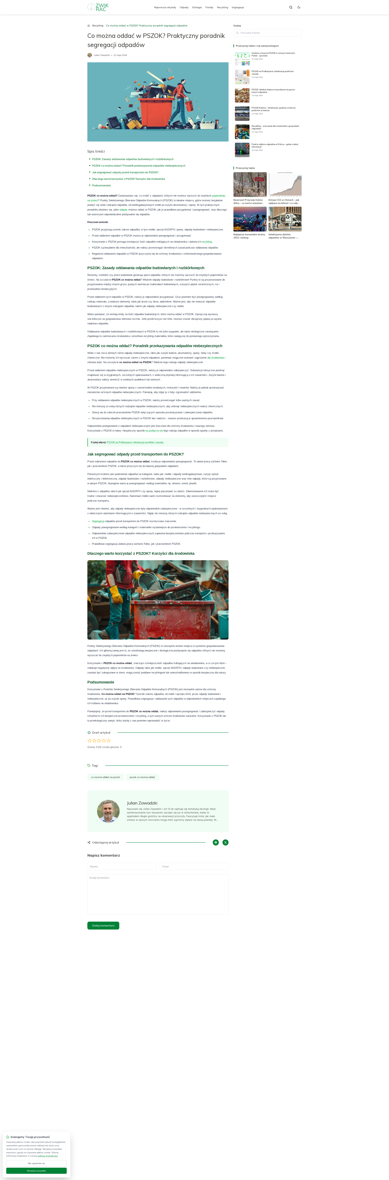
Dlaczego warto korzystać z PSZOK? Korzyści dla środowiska (128, 178)
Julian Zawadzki (102, 55)
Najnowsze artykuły (165, 7)
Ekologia (197, 7)
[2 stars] (94, 740)
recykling (207, 241)
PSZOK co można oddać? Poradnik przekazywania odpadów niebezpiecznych (138, 165)
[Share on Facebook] (216, 842)
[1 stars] (89, 740)
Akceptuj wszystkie (36, 1170)
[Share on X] (225, 842)
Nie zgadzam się (36, 1163)
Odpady (184, 7)
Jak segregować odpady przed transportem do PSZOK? (125, 172)
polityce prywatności (47, 1155)
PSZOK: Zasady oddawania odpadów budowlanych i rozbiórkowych (133, 159)
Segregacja (238, 7)
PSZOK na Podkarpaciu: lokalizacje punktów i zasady (135, 442)
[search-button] (291, 7)
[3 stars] (99, 740)
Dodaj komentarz (103, 925)
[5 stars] (108, 740)
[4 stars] (104, 740)
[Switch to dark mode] (299, 7)
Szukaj (237, 25)
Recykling (222, 7)
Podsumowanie (101, 185)
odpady (123, 209)
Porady (209, 7)
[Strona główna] (88, 25)
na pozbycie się (154, 430)
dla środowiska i (216, 357)
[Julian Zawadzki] (89, 55)
